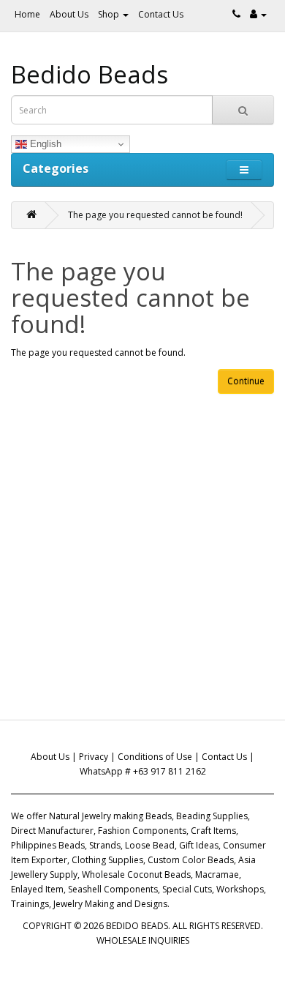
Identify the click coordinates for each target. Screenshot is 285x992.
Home (27, 14)
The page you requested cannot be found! (155, 215)
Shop (109, 14)
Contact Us (160, 14)
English (44, 143)
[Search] (243, 109)
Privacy (93, 756)
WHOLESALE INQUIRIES (142, 940)
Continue (246, 381)
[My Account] (258, 14)
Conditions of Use (155, 756)
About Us (69, 14)
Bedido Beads (89, 74)
